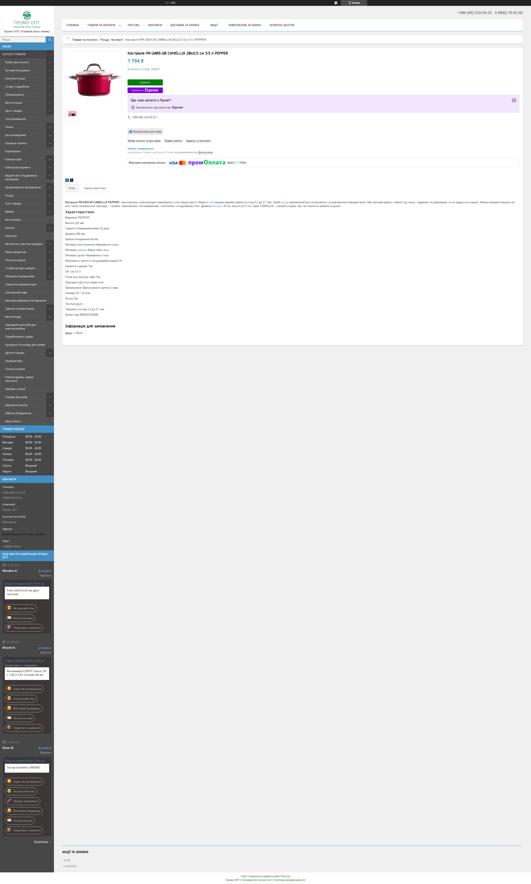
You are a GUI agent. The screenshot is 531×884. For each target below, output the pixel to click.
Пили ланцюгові (15, 252)
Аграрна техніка (16, 143)
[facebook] (67, 180)
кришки (82, 250)
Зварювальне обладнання (23, 187)
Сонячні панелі (15, 369)
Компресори (13, 159)
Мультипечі (13, 421)
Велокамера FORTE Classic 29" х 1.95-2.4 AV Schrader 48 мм (27, 673)
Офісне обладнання (18, 413)
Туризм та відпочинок (19, 308)
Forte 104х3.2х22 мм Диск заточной (23, 592)
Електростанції (15, 78)
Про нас (133, 25)
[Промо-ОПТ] (27, 19)
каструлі (217, 206)
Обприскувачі (14, 94)
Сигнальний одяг (16, 292)
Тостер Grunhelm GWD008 (23, 767)
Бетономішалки (15, 135)
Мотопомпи (13, 219)
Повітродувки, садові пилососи (19, 379)
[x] (71, 180)
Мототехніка (13, 103)
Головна (72, 25)
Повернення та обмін (245, 25)
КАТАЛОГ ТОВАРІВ (14, 54)
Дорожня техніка (16, 405)
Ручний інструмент (17, 70)
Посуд (9, 195)
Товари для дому (16, 397)
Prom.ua (285, 876)
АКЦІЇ (214, 25)
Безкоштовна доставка (147, 131)
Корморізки (13, 151)
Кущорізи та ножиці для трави (25, 345)
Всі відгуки (41, 841)
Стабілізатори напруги (20, 268)
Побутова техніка (17, 62)
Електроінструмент (18, 167)
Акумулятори (13, 361)
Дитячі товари (14, 353)
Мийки (9, 211)
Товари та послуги (101, 25)
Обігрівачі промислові (19, 276)
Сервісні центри (281, 25)
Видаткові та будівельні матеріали (21, 177)
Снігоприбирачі (15, 119)
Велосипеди (13, 317)
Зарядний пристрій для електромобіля (20, 326)
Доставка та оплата (185, 25)
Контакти (155, 25)
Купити (145, 82)
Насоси (10, 228)
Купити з (138, 90)
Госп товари (13, 203)
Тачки (9, 127)
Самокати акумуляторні (21, 284)
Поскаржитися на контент (256, 880)
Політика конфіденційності (290, 880)
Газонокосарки (15, 260)
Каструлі (117, 39)
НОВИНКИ (70, 866)
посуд (284, 202)
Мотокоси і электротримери (24, 244)
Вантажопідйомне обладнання (25, 300)
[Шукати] (50, 39)
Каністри (11, 236)
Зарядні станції (15, 389)
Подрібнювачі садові (19, 336)
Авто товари (13, 111)
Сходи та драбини (17, 86)
